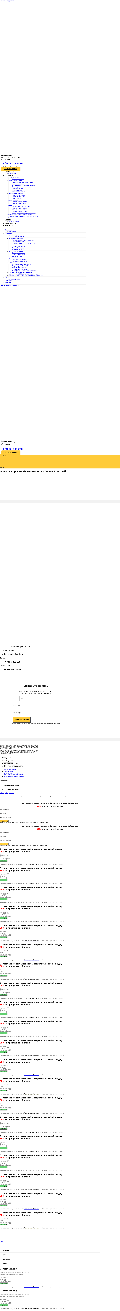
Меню (5, 456)
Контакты (9, 225)
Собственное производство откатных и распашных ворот (25, 218)
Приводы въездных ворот (20, 203)
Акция (4, 285)
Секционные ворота (9, 760)
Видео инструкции (14, 221)
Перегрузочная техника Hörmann (13, 766)
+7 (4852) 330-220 (12, 163)
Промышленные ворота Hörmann (13, 765)
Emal (1, 813)
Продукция (9, 175)
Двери (10, 205)
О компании (9, 172)
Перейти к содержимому (7, 1)
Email (15, 706)
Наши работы (10, 223)
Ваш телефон (17, 712)
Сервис (8, 220)
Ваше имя (16, 699)
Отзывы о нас (12, 173)
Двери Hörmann (8, 762)
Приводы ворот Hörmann (11, 763)
